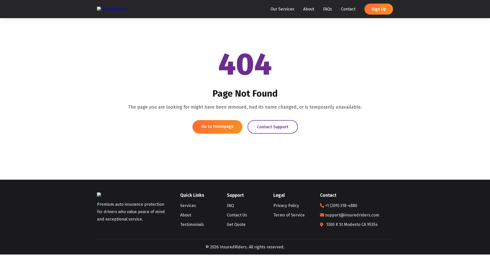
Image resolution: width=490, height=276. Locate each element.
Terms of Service (289, 215)
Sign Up (379, 9)
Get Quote (236, 224)
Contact (348, 9)
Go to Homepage (217, 126)
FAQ (230, 205)
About (308, 9)
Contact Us (237, 215)
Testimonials (192, 224)
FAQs (327, 9)
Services (188, 205)
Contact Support (272, 126)
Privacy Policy (286, 205)
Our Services (282, 9)
